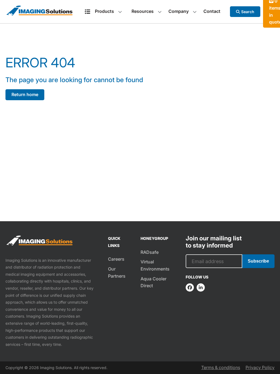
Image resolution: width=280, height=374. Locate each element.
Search (247, 11)
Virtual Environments (155, 265)
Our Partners (117, 272)
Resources (143, 11)
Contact (211, 11)
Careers (116, 259)
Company (178, 11)
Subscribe (258, 261)
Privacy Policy (260, 367)
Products (104, 11)
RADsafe (150, 252)
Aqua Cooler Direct (154, 282)
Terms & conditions (220, 367)
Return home (24, 94)
